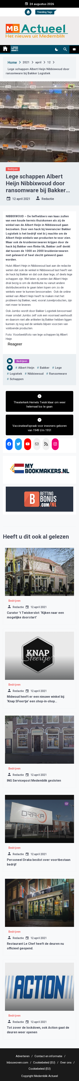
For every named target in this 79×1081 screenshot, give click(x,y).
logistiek (16, 373)
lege (58, 367)
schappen (17, 379)
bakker (44, 367)
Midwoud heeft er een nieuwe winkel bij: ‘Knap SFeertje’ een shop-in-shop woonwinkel (36, 701)
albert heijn (26, 367)
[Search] (65, 49)
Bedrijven (13, 169)
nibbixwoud (36, 373)
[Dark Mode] (56, 49)
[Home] (5, 49)
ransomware (58, 373)
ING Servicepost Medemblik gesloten (34, 780)
